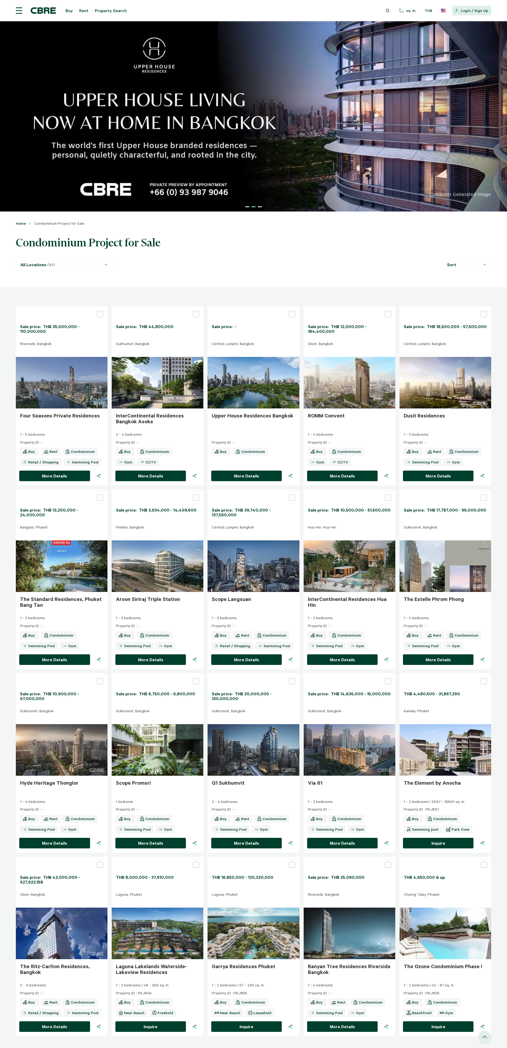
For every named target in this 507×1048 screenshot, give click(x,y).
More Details (54, 476)
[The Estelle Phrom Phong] (445, 492)
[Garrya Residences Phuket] (253, 859)
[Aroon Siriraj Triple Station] (157, 492)
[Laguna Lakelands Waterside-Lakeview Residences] (157, 859)
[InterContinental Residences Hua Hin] (349, 492)
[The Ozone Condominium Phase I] (445, 859)
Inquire (438, 843)
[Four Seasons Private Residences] (61, 308)
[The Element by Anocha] (445, 675)
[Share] (98, 476)
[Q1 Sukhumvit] (253, 675)
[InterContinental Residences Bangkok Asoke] (157, 308)
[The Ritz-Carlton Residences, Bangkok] (61, 859)
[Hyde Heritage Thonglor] (61, 675)
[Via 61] (349, 675)
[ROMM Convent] (349, 308)
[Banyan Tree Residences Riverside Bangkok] (349, 859)
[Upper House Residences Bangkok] (253, 308)
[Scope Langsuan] (253, 492)
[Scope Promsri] (157, 675)
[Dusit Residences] (445, 308)
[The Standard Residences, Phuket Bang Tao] (61, 492)
